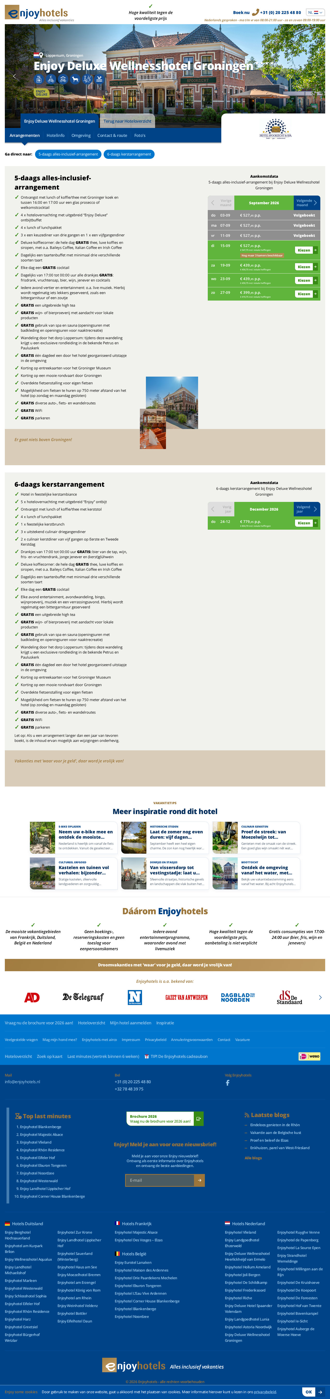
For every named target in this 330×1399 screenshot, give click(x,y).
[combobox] (315, 12)
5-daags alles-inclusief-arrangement (68, 154)
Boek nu (267, 12)
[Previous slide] (15, 76)
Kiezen (304, 250)
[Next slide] (315, 76)
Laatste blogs (270, 1114)
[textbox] (315, 12)
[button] (307, 203)
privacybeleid (265, 1391)
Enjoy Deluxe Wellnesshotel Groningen (59, 121)
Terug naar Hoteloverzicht (127, 121)
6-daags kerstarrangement (129, 154)
